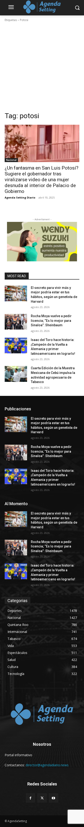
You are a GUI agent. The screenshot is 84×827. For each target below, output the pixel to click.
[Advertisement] (42, 67)
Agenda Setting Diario (20, 197)
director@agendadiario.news (47, 765)
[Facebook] (30, 797)
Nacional (11, 160)
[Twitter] (41, 797)
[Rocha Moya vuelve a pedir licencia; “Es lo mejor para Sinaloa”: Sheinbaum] (16, 322)
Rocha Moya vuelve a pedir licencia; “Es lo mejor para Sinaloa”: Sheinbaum (51, 320)
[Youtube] (53, 797)
